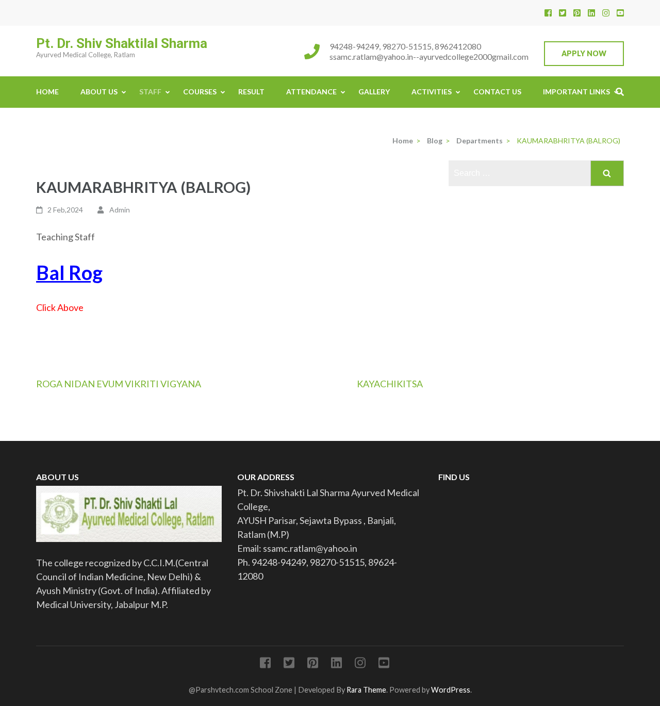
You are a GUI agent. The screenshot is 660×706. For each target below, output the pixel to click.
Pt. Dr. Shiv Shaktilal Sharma (121, 43)
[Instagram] (605, 13)
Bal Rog (69, 272)
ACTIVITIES (431, 91)
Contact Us (497, 91)
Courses (200, 91)
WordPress (450, 689)
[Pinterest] (577, 13)
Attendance (311, 91)
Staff (150, 91)
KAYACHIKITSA (390, 383)
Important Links (576, 91)
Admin (119, 209)
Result (251, 91)
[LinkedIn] (591, 13)
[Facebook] (548, 13)
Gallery (374, 91)
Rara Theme (366, 689)
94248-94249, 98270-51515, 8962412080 (405, 46)
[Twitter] (562, 13)
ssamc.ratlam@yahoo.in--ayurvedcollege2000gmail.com (429, 56)
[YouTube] (620, 13)
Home (47, 91)
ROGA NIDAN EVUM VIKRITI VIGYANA (118, 383)
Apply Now (584, 53)
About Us (99, 91)
